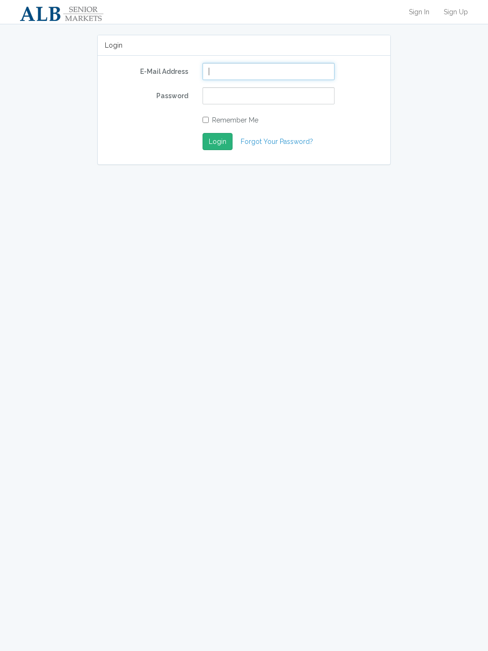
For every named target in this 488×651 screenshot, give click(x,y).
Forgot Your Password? (277, 141)
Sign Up (456, 12)
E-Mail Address (164, 71)
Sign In (419, 12)
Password (172, 96)
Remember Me (235, 120)
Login (217, 141)
